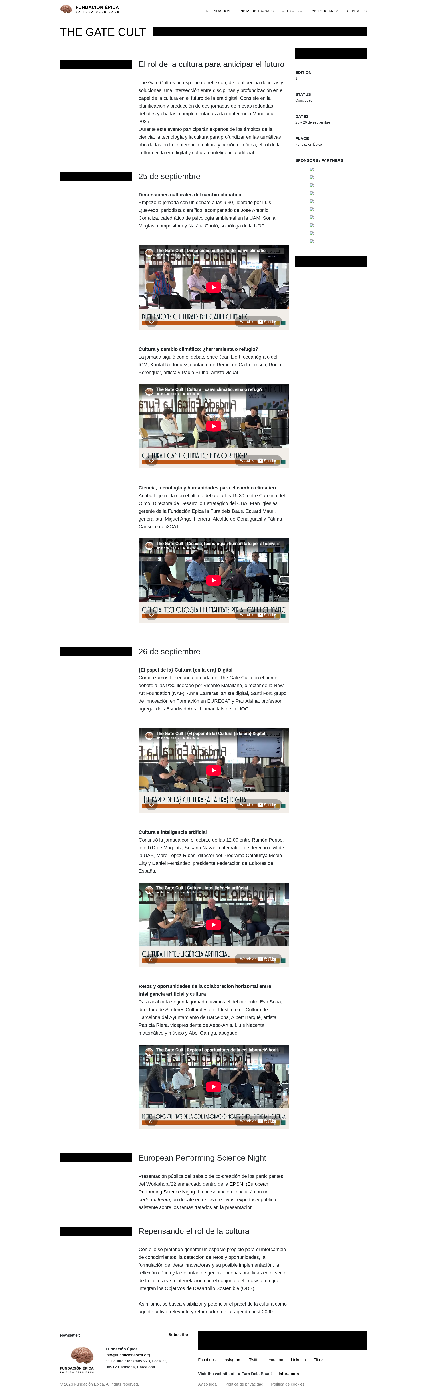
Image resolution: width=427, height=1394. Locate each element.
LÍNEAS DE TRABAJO (256, 11)
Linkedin (298, 1360)
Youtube (276, 1360)
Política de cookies (287, 1384)
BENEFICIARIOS (326, 11)
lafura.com (289, 1374)
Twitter (255, 1360)
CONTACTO (357, 11)
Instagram (232, 1360)
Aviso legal (208, 1384)
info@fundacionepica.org (128, 1355)
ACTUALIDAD (292, 11)
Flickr (318, 1360)
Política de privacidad (244, 1384)
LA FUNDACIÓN (216, 11)
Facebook (207, 1360)
